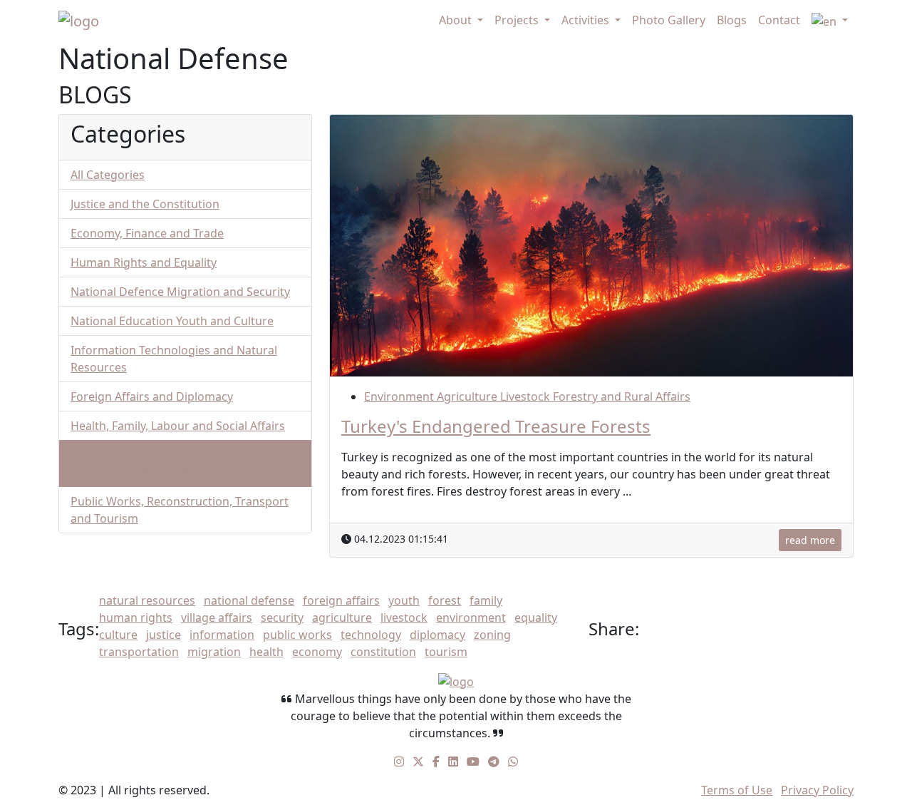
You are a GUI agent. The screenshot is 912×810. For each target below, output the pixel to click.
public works (297, 634)
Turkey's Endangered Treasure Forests (496, 426)
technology (371, 634)
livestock (404, 617)
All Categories (108, 175)
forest (444, 600)
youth (404, 600)
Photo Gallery (668, 20)
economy (317, 652)
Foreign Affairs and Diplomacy (152, 396)
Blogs (732, 20)
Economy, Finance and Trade (147, 233)
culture (118, 634)
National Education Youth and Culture (172, 321)
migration (214, 652)
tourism (446, 652)
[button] (830, 21)
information (222, 634)
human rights (135, 617)
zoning (492, 634)
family (486, 600)
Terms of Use (736, 790)
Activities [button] (586, 20)
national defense (249, 600)
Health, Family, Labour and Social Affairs (178, 426)
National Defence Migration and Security (180, 291)
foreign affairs (341, 600)
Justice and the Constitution (145, 204)
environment (471, 617)
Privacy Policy (817, 790)
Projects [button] (518, 20)
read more (810, 540)
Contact (779, 20)
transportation (139, 652)
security (282, 617)
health (266, 652)
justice (163, 634)
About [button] (457, 20)
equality (535, 617)
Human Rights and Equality (144, 262)
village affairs (216, 617)
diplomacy (437, 634)
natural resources (147, 600)
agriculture (342, 617)
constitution (383, 652)
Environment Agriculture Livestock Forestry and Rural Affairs (527, 396)
